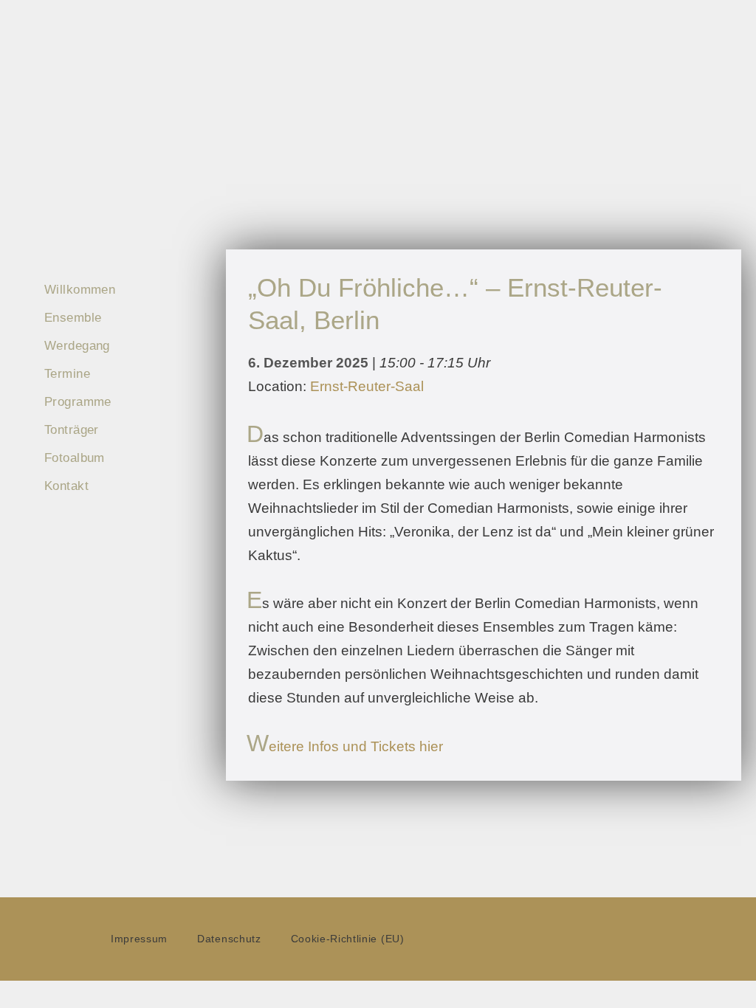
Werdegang (77, 346)
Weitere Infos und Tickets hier (345, 746)
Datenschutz (229, 939)
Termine (67, 374)
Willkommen (79, 290)
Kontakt (66, 486)
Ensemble (72, 318)
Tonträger (71, 430)
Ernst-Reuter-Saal (367, 386)
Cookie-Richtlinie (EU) (348, 939)
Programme (77, 402)
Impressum (139, 939)
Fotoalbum (74, 458)
